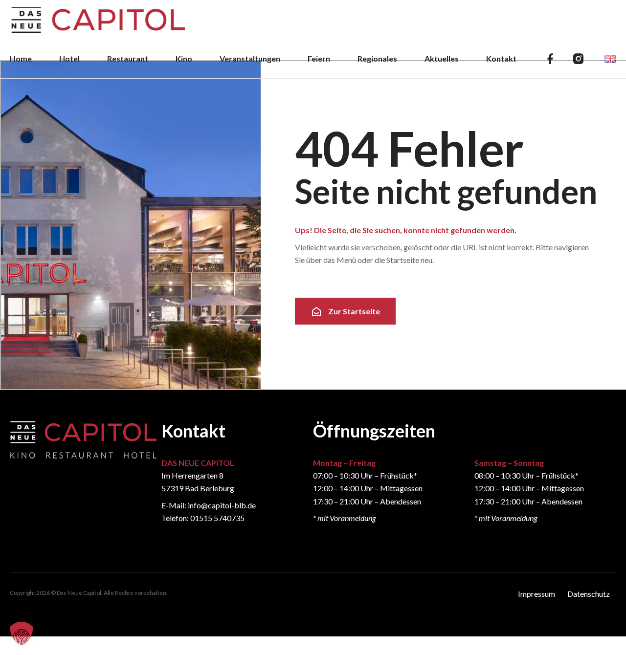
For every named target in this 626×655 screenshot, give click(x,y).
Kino (184, 58)
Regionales (377, 58)
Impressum (536, 593)
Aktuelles (442, 58)
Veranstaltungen (250, 58)
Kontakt (501, 58)
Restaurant (127, 58)
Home (21, 58)
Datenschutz (588, 593)
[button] (21, 633)
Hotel (69, 58)
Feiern (319, 58)
